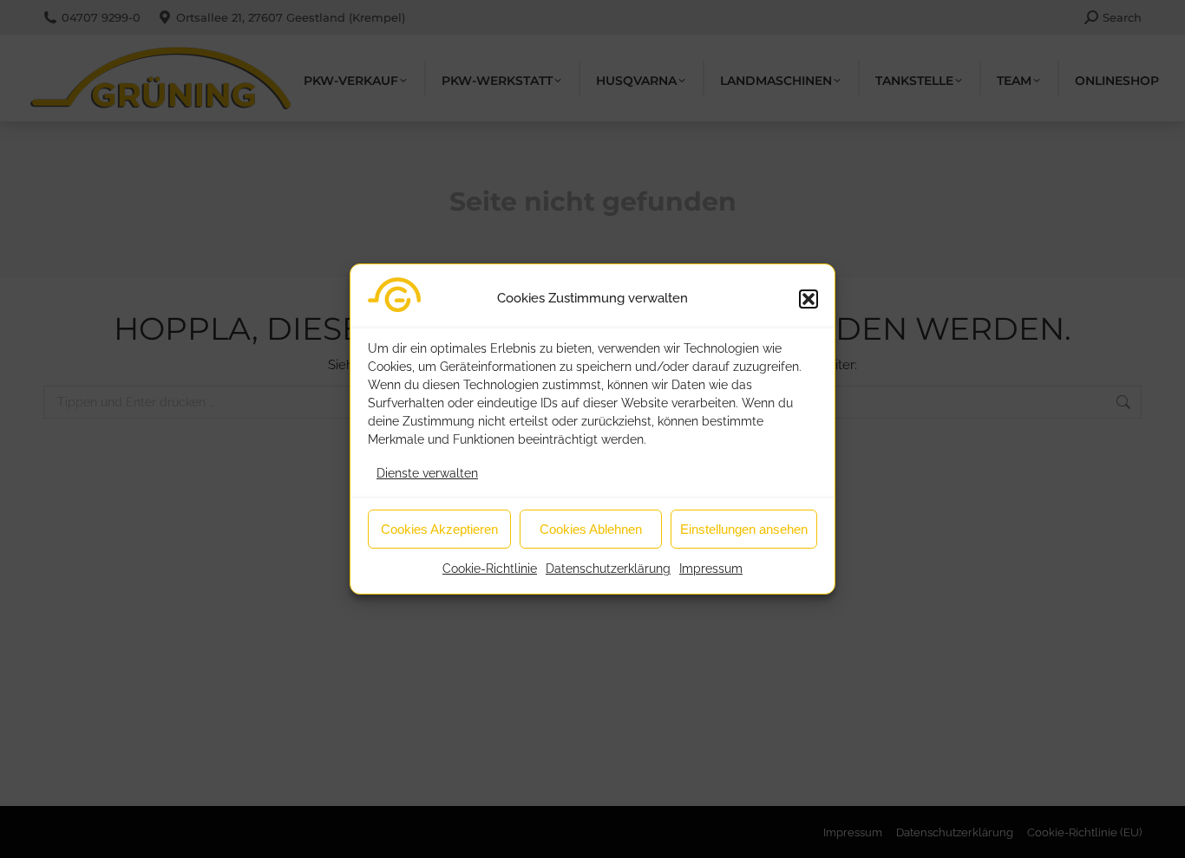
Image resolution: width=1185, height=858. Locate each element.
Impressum (711, 568)
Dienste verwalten (427, 473)
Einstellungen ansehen (744, 529)
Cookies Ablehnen (591, 529)
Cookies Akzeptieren (439, 529)
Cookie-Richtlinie (489, 568)
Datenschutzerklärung (608, 568)
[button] (808, 299)
